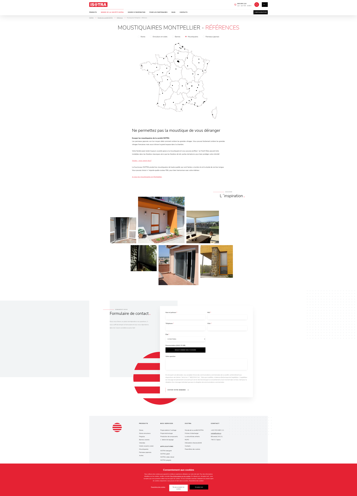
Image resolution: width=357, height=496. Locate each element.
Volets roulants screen (146, 446)
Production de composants (169, 437)
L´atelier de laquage (166, 440)
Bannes (177, 37)
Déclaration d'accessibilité (193, 443)
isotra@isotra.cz (216, 433)
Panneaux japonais (212, 37)
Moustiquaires (193, 37)
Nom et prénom (171, 312)
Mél (209, 312)
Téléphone (169, 323)
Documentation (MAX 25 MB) (175, 345)
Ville (209, 323)
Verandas (142, 443)
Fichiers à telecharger (191, 433)
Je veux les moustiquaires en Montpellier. (147, 177)
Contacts (184, 12)
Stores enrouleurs (145, 433)
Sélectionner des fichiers (185, 350)
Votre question (170, 356)
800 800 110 (241, 4)
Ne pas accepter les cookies (178, 488)
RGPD (187, 440)
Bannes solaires (144, 440)
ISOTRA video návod (167, 457)
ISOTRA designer (166, 451)
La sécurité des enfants (192, 437)
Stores (143, 37)
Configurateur (260, 12)
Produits (93, 12)
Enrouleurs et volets (160, 37)
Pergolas (142, 437)
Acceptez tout (199, 487)
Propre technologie (166, 433)
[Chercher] (256, 4)
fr (264, 4)
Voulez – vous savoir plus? (141, 161)
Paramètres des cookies (192, 449)
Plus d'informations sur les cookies (180, 476)
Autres (141, 455)
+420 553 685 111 (217, 430)
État (167, 334)
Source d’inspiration (136, 12)
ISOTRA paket (165, 454)
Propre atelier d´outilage (168, 430)
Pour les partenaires (158, 12)
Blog (173, 12)
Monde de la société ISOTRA (112, 12)
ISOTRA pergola (165, 460)
